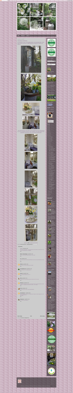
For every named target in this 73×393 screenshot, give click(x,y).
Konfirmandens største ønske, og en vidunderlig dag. (52, 150)
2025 (49, 126)
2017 (49, 132)
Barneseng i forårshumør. (52, 187)
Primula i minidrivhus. (51, 165)
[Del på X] (36, 244)
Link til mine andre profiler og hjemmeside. (53, 296)
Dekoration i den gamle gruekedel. (51, 183)
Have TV (28, 35)
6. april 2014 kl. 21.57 (24, 288)
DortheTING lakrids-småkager (51, 304)
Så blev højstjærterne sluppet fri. (51, 189)
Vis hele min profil (49, 72)
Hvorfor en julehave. (52, 221)
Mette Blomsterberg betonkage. (51, 175)
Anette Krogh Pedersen (51, 71)
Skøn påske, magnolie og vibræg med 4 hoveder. (52, 157)
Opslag (49, 120)
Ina (20, 258)
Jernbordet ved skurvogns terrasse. (53, 235)
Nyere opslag (19, 316)
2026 (49, 125)
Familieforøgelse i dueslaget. (52, 156)
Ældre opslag (42, 316)
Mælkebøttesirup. (51, 146)
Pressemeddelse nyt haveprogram (51, 179)
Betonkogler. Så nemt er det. (53, 228)
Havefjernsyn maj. (51, 147)
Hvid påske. (50, 162)
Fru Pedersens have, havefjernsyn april (51, 173)
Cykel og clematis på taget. (52, 148)
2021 (49, 128)
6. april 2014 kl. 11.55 (23, 258)
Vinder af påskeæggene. (52, 167)
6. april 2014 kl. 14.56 (29, 268)
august (50, 141)
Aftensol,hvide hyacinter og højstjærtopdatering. (52, 184)
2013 (49, 194)
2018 (49, 131)
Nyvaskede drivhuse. (51, 155)
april (49, 145)
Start (18, 35)
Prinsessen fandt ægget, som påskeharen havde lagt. (52, 160)
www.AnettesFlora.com (23, 268)
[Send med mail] (34, 244)
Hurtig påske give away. (51, 172)
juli (49, 142)
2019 (49, 130)
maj (49, 144)
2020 (49, 129)
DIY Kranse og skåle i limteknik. (53, 262)
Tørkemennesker (53, 271)
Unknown (21, 273)
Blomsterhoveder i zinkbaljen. (51, 186)
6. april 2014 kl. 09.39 (25, 248)
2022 (49, 127)
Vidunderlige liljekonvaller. (53, 241)
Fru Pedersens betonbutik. (52, 170)
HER (28, 242)
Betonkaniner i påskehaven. (52, 161)
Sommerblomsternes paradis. (51, 169)
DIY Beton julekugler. (52, 209)
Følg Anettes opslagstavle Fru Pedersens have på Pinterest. (50, 109)
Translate (53, 65)
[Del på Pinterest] (37, 244)
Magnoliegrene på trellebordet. (51, 164)
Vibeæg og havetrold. (51, 166)
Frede (21, 288)
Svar (20, 251)
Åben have (23, 35)
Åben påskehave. (51, 171)
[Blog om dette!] (35, 244)
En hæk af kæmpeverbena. (53, 248)
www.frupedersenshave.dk (50, 92)
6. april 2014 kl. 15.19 (25, 273)
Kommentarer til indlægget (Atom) (25, 317)
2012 (49, 195)
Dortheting (49, 303)
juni (49, 143)
